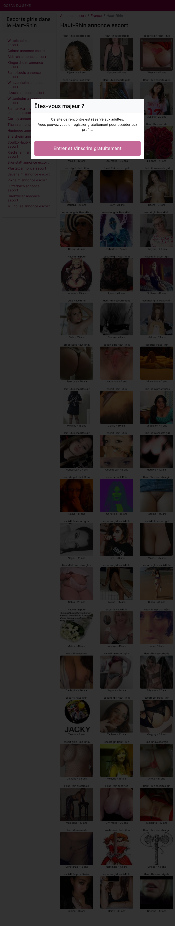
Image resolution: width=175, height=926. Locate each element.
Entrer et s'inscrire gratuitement (87, 148)
